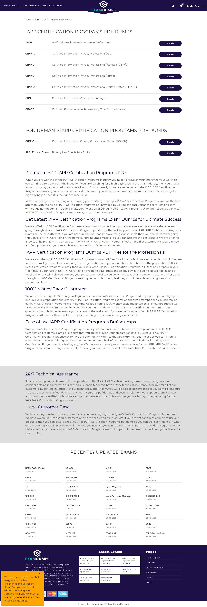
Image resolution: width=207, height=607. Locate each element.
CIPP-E (29, 75)
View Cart (150, 563)
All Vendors (32, 5)
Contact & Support (53, 5)
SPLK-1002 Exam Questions (129, 570)
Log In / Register (195, 6)
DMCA (149, 583)
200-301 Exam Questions (86, 579)
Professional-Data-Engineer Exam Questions (109, 560)
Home (7, 5)
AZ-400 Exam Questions (107, 570)
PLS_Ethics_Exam (37, 152)
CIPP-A (29, 53)
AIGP (28, 42)
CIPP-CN (31, 141)
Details (170, 43)
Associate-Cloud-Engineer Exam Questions (129, 560)
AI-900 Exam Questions (106, 579)
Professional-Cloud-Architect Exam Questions (88, 560)
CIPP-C (29, 64)
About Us (17, 5)
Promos (149, 577)
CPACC (29, 109)
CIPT (28, 98)
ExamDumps (97, 604)
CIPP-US (30, 87)
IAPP (37, 19)
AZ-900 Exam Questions (86, 570)
